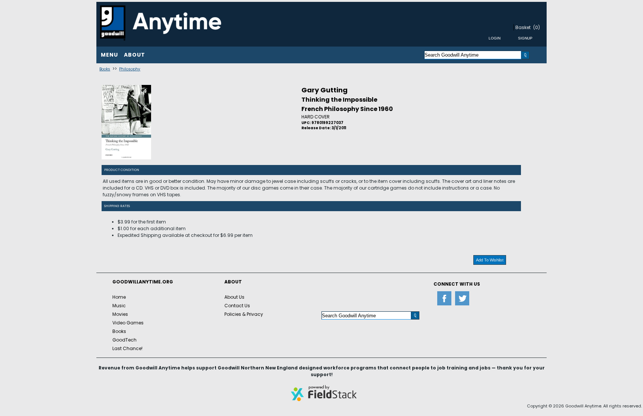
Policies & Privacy (243, 314)
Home (119, 297)
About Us (234, 297)
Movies (120, 314)
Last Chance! (127, 348)
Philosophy (129, 69)
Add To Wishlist (489, 260)
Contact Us (237, 305)
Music (119, 305)
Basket (523, 27)
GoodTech (124, 340)
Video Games (128, 323)
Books (104, 69)
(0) (536, 27)
